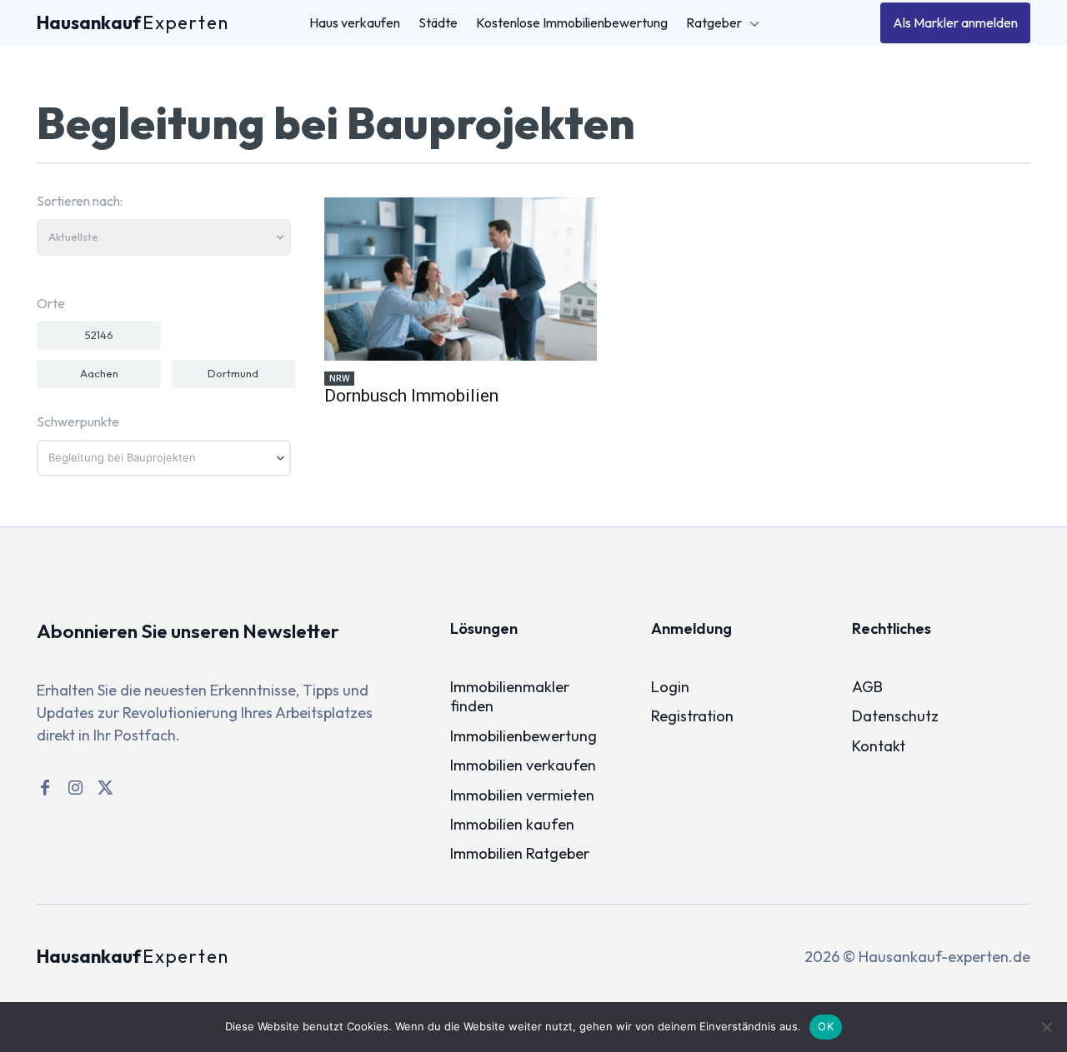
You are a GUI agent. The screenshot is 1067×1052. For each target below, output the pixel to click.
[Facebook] (45, 788)
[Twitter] (105, 788)
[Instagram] (75, 788)
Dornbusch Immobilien (411, 396)
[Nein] (1046, 1027)
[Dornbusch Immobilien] (460, 279)
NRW (339, 378)
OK (826, 1026)
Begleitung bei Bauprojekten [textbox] (122, 457)
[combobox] (164, 458)
